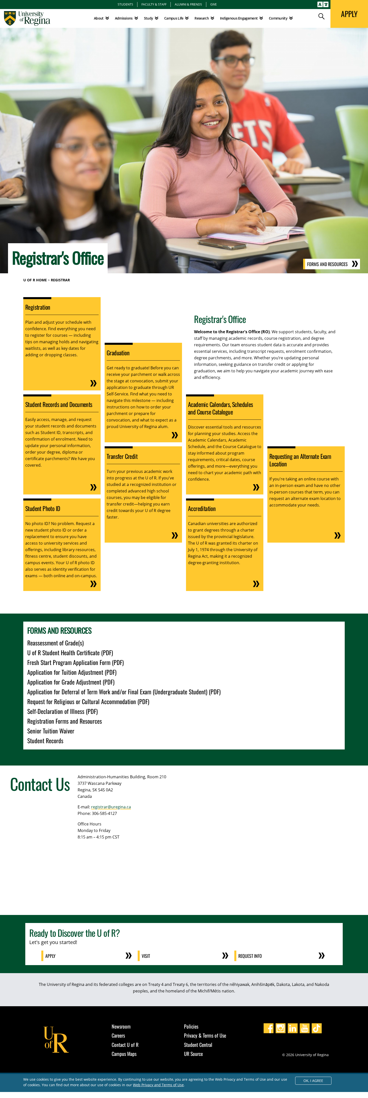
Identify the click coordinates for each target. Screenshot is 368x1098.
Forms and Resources (327, 264)
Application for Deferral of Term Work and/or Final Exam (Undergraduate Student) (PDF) (124, 691)
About (99, 18)
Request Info (250, 956)
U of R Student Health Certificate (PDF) (70, 652)
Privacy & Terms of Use (205, 1035)
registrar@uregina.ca (111, 807)
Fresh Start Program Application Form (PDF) (75, 662)
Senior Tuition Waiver (50, 730)
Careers (118, 1035)
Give (213, 4)
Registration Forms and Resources (64, 720)
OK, (313, 1080)
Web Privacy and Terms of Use (158, 1084)
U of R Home (35, 280)
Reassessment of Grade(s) (55, 642)
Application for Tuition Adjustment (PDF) (71, 672)
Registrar (60, 280)
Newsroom (121, 1026)
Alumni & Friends (188, 4)
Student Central (198, 1044)
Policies (191, 1026)
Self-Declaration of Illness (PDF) (62, 711)
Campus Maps (124, 1053)
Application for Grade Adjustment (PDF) (70, 681)
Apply (50, 956)
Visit (146, 956)
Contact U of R (125, 1044)
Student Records (45, 740)
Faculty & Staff (153, 4)
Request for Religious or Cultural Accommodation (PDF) (88, 701)
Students (125, 4)
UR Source (193, 1053)
